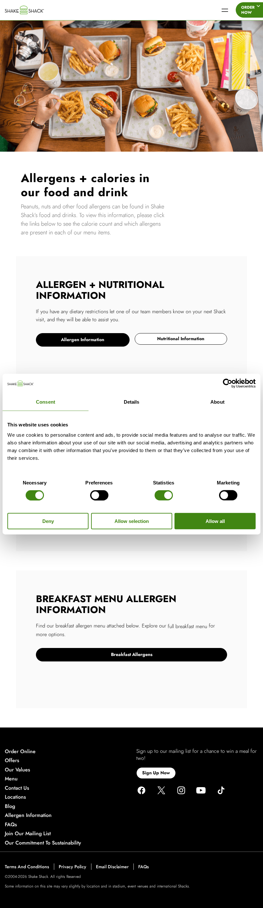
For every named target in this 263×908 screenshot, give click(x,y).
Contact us (17, 788)
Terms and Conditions (27, 867)
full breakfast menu (187, 626)
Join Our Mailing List (28, 833)
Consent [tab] (45, 402)
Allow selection (132, 521)
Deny (48, 521)
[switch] (99, 495)
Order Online (20, 751)
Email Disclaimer (112, 867)
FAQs (11, 824)
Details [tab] (132, 402)
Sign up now (156, 772)
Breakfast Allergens (131, 654)
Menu (11, 779)
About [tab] (217, 402)
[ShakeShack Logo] (34, 10)
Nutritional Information (180, 338)
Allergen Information (82, 339)
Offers (12, 760)
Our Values (17, 769)
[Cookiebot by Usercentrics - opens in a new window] (227, 383)
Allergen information (28, 815)
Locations (15, 797)
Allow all (215, 521)
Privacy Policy (72, 867)
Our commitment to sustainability (43, 842)
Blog (10, 806)
